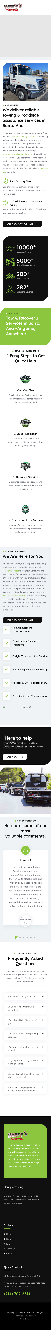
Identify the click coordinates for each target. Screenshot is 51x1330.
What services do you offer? (21, 996)
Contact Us (11, 1253)
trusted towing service (24, 136)
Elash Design (25, 1319)
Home (9, 1234)
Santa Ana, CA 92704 (23, 1276)
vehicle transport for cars (14, 595)
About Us (10, 1248)
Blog (8, 1239)
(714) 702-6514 (17, 1293)
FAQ (8, 1243)
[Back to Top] (45, 1326)
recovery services (11, 570)
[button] (16, 937)
